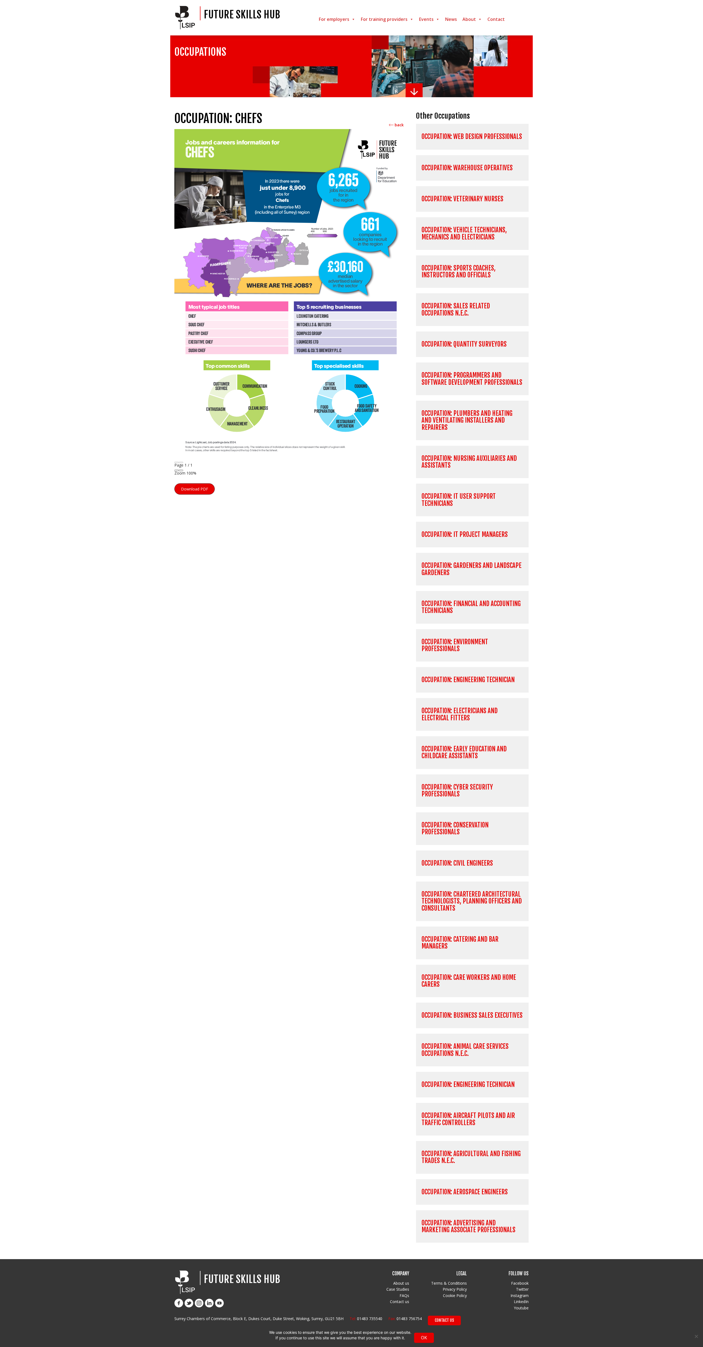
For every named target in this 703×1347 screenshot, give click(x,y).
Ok (424, 1338)
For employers (334, 19)
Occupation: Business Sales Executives (472, 1015)
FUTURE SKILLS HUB (242, 14)
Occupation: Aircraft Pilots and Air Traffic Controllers (468, 1119)
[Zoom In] (181, 470)
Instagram (519, 1295)
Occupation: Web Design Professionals (472, 137)
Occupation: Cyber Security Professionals (457, 790)
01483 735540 (369, 1318)
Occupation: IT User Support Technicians (459, 499)
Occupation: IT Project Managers (465, 535)
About (469, 19)
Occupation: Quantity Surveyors (464, 344)
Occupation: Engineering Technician (468, 680)
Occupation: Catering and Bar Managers (460, 942)
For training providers (384, 19)
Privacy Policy (455, 1289)
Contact (496, 19)
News (451, 19)
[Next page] (181, 462)
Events (426, 19)
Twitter (522, 1289)
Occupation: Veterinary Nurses (462, 199)
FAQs (404, 1295)
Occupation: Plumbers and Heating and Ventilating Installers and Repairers (467, 420)
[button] (194, 489)
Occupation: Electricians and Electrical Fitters (460, 714)
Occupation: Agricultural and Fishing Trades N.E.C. (471, 1157)
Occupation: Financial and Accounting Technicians (471, 607)
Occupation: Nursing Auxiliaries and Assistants (469, 461)
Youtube (521, 1307)
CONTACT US (444, 1320)
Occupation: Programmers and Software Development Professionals (472, 378)
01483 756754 (409, 1318)
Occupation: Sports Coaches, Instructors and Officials (459, 271)
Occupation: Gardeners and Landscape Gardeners (471, 569)
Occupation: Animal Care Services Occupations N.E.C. (465, 1049)
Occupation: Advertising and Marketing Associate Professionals (468, 1226)
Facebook (520, 1283)
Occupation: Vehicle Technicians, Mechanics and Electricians (464, 233)
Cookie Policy (455, 1295)
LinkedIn (521, 1301)
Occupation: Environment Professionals (455, 645)
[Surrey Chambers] (186, 18)
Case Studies (397, 1289)
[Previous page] (176, 462)
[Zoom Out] (176, 470)
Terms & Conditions (449, 1283)
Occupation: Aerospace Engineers (465, 1192)
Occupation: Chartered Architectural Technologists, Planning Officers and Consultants (472, 901)
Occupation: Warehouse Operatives (467, 168)
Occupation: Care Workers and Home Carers (469, 981)
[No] (696, 1336)
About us (401, 1283)
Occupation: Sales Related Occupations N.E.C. (456, 309)
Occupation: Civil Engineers (457, 863)
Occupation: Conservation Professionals (455, 828)
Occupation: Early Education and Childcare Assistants (464, 752)
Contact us (399, 1301)
